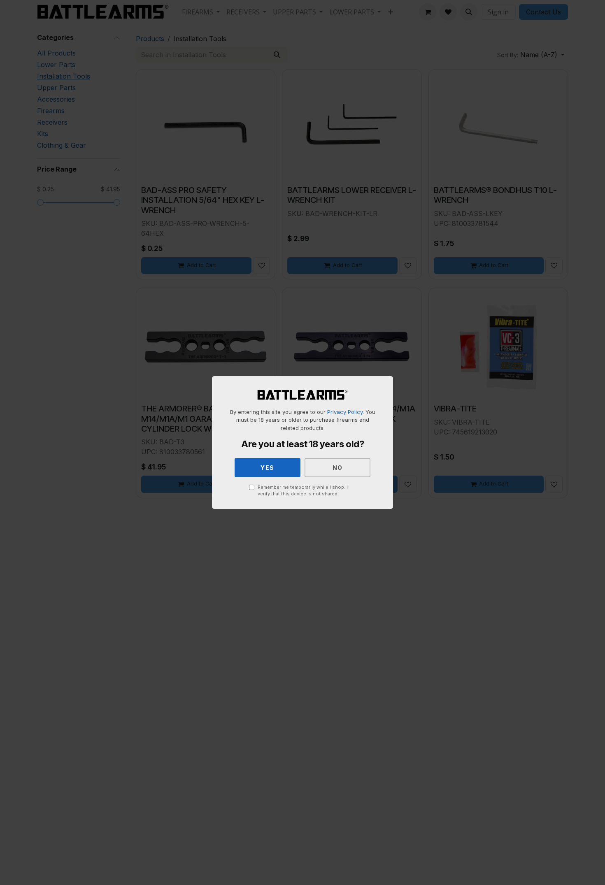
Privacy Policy (345, 412)
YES (268, 467)
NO (338, 467)
